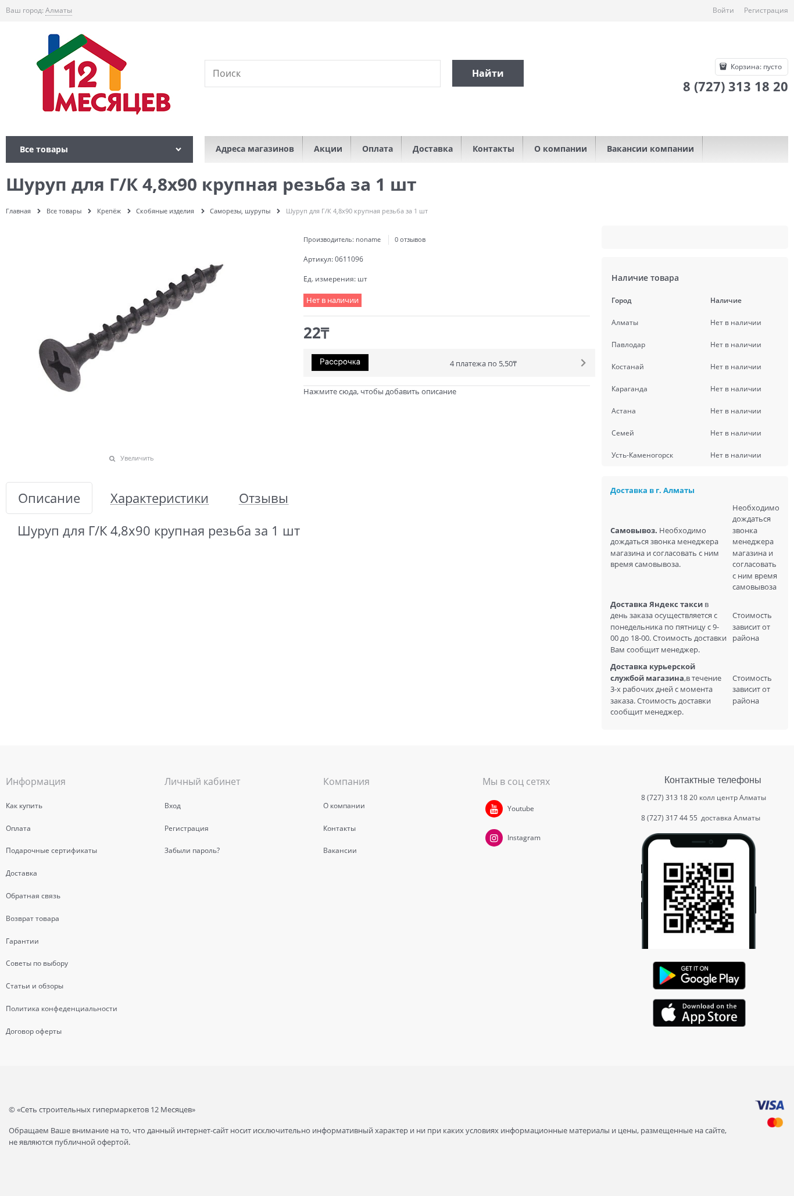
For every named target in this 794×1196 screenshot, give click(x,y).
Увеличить (137, 458)
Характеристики (159, 498)
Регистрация (766, 10)
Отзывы (263, 498)
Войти (723, 10)
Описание (49, 498)
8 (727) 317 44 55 (670, 818)
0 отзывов (410, 239)
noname (368, 239)
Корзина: (755, 67)
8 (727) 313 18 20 (669, 797)
